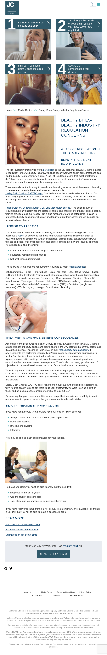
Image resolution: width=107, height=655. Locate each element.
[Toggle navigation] (98, 4)
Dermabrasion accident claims (21, 534)
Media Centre (25, 110)
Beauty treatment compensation (21, 529)
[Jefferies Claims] (12, 8)
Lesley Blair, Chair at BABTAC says (24, 193)
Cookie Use (37, 596)
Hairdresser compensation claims (22, 524)
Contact (22, 22)
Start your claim (53, 554)
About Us (27, 592)
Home (9, 110)
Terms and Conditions (66, 592)
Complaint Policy (75, 596)
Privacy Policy (85, 592)
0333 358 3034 (30, 25)
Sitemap (56, 596)
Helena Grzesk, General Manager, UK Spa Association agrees (37, 207)
